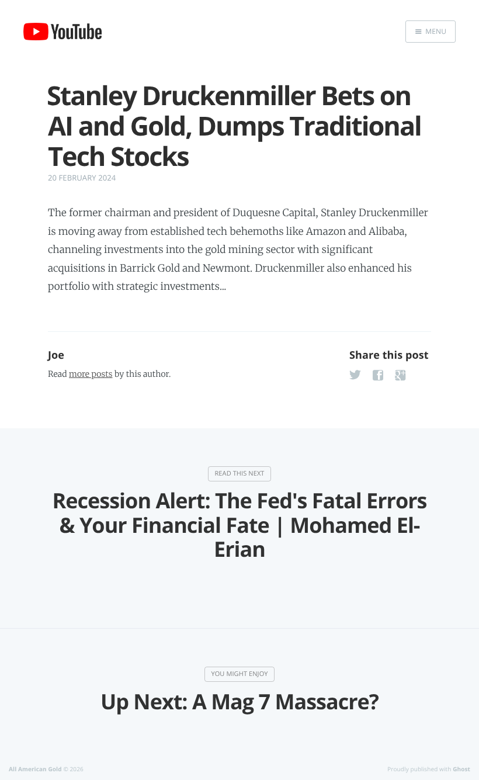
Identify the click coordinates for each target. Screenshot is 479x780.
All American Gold (35, 769)
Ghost (461, 769)
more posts (90, 374)
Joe (56, 355)
